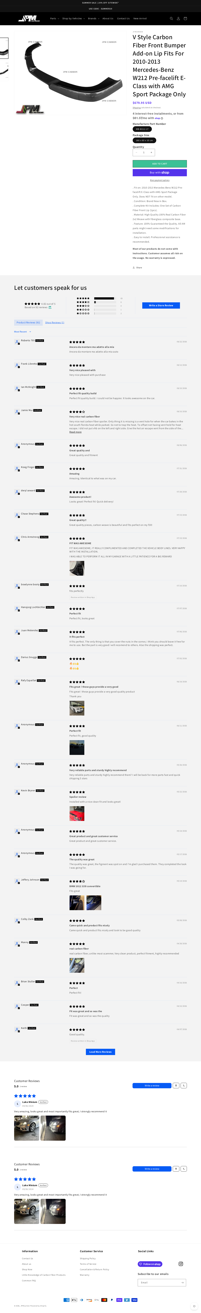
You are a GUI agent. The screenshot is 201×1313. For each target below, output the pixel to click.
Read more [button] (75, 432)
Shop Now (27, 1269)
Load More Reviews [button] (100, 1051)
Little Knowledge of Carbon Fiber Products (44, 1274)
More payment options (159, 180)
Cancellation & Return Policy (94, 1269)
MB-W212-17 (142, 129)
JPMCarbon (25, 1306)
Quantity (138, 147)
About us (26, 1264)
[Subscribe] (182, 1282)
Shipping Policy (87, 1258)
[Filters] (176, 1085)
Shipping (137, 107)
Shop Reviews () (54, 322)
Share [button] (139, 267)
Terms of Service (88, 1264)
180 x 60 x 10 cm (144, 140)
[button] (54, 18)
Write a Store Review (161, 305)
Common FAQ (29, 1280)
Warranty (84, 1274)
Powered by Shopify (38, 1306)
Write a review (152, 1085)
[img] (40, 304)
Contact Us (27, 1258)
